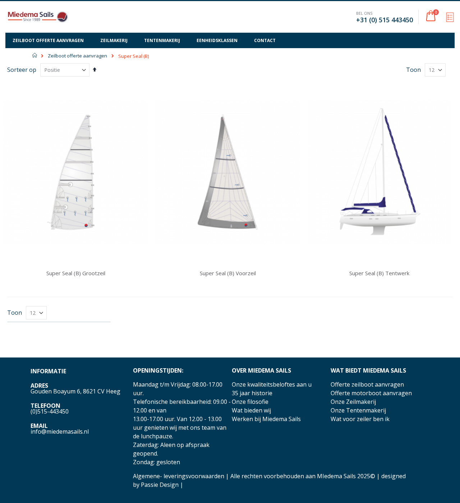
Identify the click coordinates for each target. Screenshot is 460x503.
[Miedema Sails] (37, 17)
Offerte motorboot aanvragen (371, 393)
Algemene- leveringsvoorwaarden (178, 476)
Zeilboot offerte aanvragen (77, 56)
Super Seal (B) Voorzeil (228, 273)
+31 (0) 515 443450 (384, 19)
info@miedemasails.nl (60, 431)
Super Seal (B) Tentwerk (379, 273)
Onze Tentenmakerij (358, 410)
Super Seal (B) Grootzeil (75, 273)
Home (35, 55)
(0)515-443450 (50, 411)
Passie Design (160, 485)
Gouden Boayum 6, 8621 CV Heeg (75, 391)
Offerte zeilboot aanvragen (367, 384)
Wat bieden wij (251, 410)
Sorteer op (21, 70)
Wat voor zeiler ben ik (360, 419)
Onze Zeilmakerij (353, 402)
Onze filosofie (250, 402)
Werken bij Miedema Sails (266, 419)
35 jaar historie (252, 393)
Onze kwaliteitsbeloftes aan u (272, 384)
